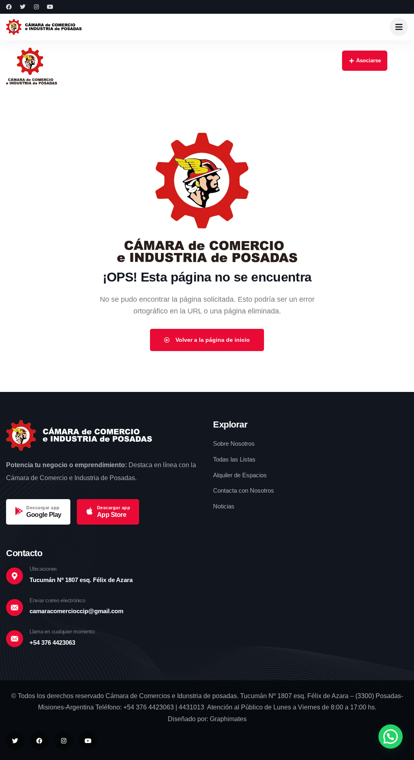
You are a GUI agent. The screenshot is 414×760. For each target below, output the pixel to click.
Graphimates (228, 719)
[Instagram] (36, 7)
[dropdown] (399, 27)
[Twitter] (22, 7)
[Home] (44, 27)
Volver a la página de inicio (212, 340)
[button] (390, 736)
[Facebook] (9, 7)
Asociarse (368, 60)
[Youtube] (50, 7)
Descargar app (43, 507)
